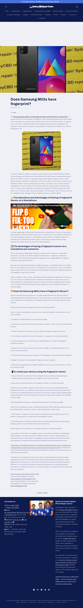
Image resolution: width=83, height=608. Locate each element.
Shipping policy (51, 602)
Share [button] (14, 112)
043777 (15, 508)
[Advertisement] (41, 34)
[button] (6, 7)
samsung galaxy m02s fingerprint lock (23, 479)
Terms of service (42, 602)
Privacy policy (32, 602)
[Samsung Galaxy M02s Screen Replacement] (41, 150)
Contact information (61, 602)
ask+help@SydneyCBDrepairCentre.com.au (18, 512)
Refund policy (24, 602)
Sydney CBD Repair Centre (68, 510)
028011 (15, 505)
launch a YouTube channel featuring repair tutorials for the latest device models (66, 562)
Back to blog (42, 493)
